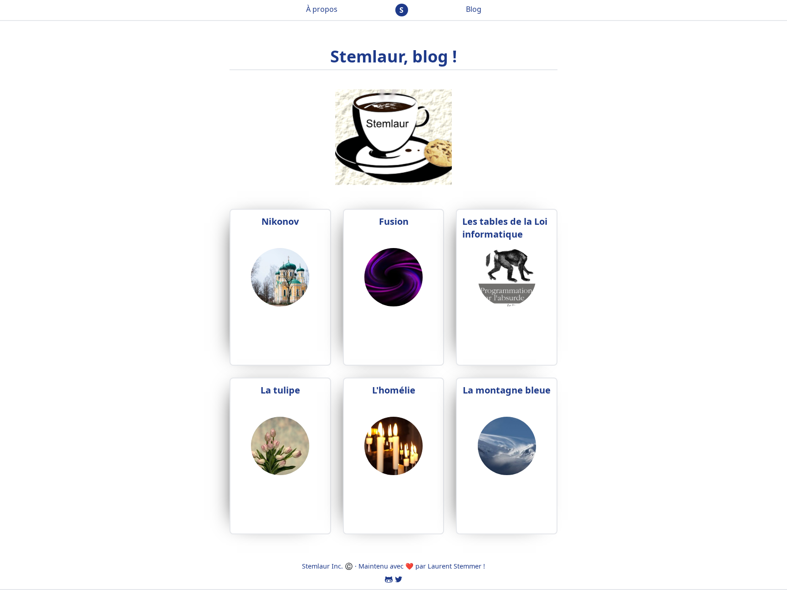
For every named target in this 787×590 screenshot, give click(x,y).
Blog (473, 9)
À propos (321, 9)
